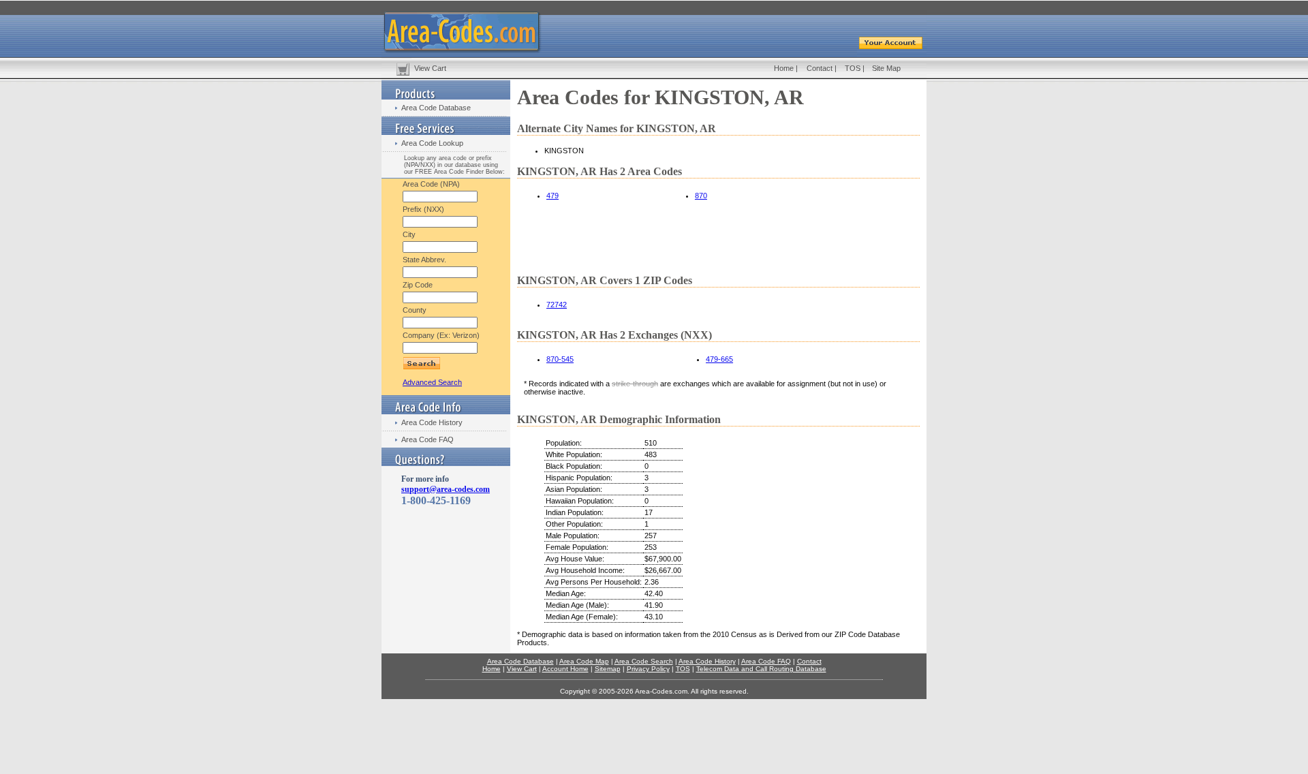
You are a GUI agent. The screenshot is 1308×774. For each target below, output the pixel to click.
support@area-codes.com (445, 489)
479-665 (719, 359)
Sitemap (608, 668)
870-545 (560, 359)
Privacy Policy (648, 668)
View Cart (430, 68)
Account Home (565, 668)
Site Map (886, 68)
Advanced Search (432, 382)
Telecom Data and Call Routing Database (761, 668)
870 (701, 195)
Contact (819, 68)
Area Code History (432, 422)
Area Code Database (436, 108)
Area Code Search (643, 661)
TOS (852, 68)
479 (552, 195)
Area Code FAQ (427, 439)
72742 (556, 304)
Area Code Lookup (432, 143)
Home (784, 68)
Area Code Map (584, 661)
